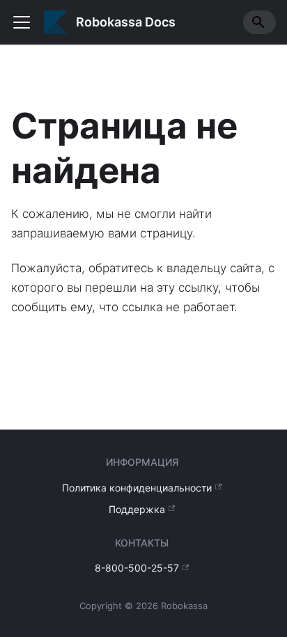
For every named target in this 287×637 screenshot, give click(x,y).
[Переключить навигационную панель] (21, 22)
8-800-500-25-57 (137, 568)
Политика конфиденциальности (137, 488)
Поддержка (137, 509)
